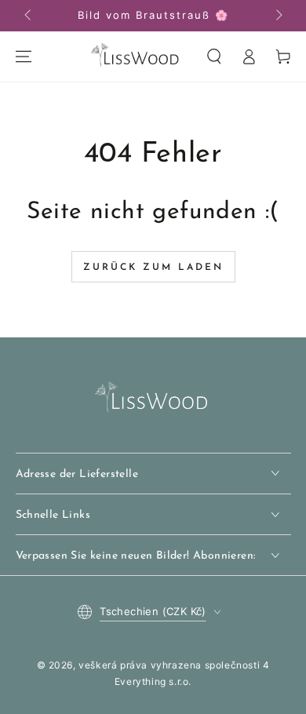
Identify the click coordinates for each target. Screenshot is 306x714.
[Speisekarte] (23, 56)
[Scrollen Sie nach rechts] (277, 15)
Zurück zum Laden (153, 267)
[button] (214, 56)
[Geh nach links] (29, 15)
